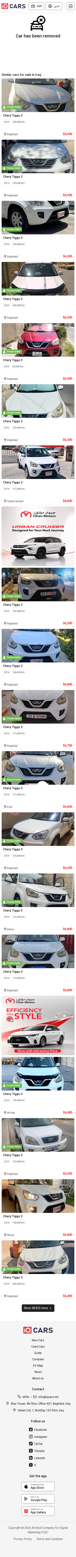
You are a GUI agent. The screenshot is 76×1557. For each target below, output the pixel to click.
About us (38, 1378)
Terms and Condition (49, 1539)
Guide (38, 1353)
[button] (71, 6)
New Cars (38, 1340)
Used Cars (38, 1346)
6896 (26, 1397)
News (38, 1372)
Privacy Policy (22, 1539)
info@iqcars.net (48, 1397)
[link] (38, 1486)
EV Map (38, 1365)
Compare (38, 1359)
